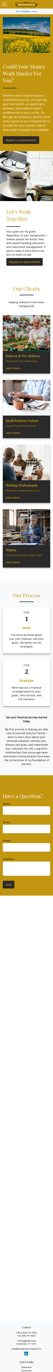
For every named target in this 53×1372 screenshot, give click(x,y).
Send (9, 884)
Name (6, 804)
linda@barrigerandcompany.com (26, 1348)
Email (6, 822)
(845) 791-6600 (30, 1332)
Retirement (26, 1367)
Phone (6, 840)
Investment (26, 1370)
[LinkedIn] (26, 1353)
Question (8, 859)
